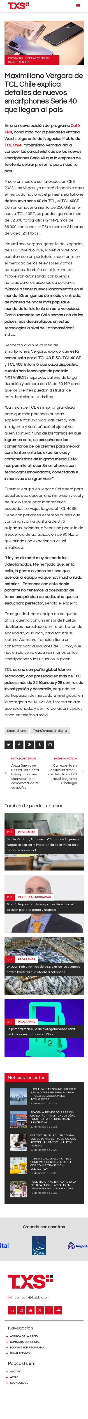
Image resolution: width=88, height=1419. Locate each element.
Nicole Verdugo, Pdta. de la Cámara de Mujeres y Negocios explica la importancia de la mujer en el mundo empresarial (43, 845)
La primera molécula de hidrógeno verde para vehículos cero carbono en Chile (41, 1031)
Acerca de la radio (24, 1336)
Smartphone (16, 730)
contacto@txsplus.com (32, 1297)
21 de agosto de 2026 (43, 1103)
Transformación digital (50, 730)
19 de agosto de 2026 (43, 1173)
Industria (25, 897)
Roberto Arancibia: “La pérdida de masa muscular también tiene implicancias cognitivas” (53, 1185)
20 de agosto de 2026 (43, 1126)
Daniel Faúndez (18, 62)
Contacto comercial (25, 1342)
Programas (15, 58)
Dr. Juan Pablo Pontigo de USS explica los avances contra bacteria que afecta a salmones (43, 969)
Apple (14, 1377)
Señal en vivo (20, 1353)
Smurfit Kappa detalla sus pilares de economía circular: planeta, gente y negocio (41, 907)
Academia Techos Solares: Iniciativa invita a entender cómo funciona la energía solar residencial (53, 1117)
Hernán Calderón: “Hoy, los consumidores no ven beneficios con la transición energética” (52, 1163)
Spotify (15, 1371)
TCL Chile (13, 145)
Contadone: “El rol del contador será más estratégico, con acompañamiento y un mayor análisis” (53, 1140)
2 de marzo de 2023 (37, 58)
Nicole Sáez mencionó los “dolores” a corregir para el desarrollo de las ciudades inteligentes (53, 1094)
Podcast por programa (27, 1347)
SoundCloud (19, 1382)
